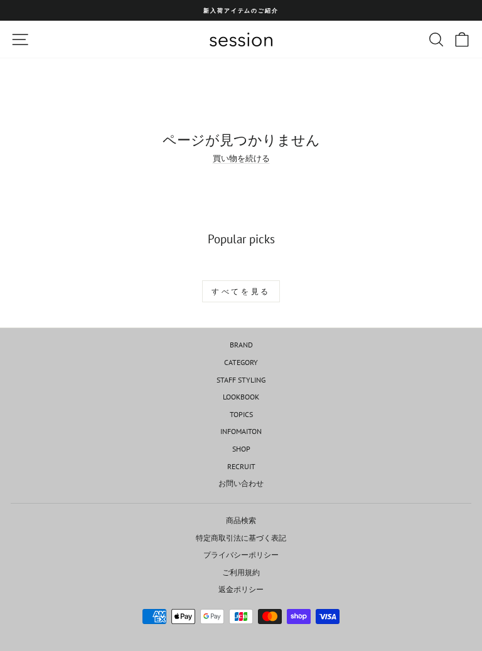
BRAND (241, 344)
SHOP (241, 448)
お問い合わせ (241, 483)
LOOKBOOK (241, 396)
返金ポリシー (241, 589)
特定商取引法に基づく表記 (241, 537)
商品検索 (241, 520)
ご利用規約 (241, 572)
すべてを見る (241, 291)
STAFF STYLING (241, 379)
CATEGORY (241, 362)
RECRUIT (241, 466)
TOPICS (241, 414)
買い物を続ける (241, 158)
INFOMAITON (241, 431)
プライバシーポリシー (241, 554)
